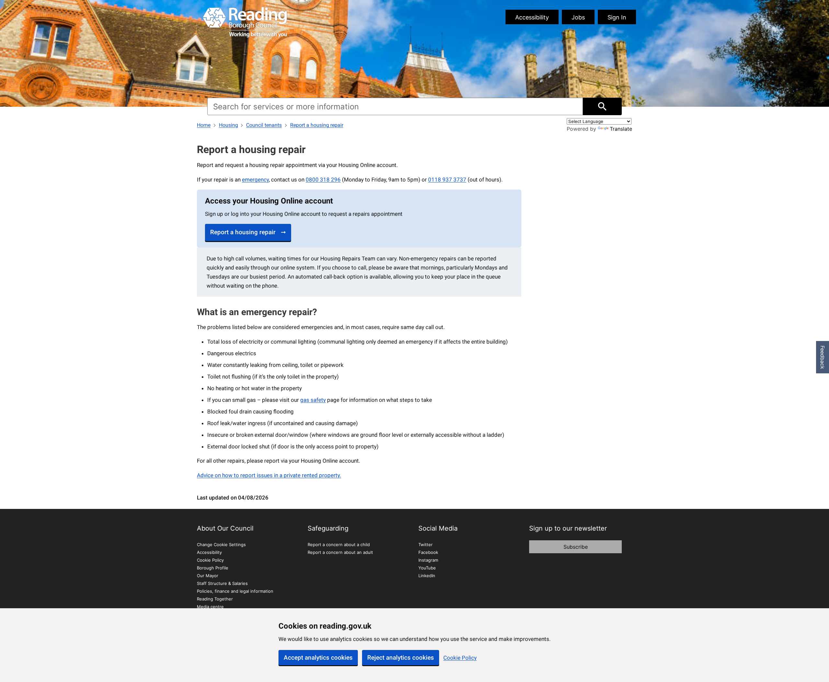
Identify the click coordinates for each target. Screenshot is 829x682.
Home (203, 125)
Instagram (428, 560)
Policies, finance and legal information (235, 591)
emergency (255, 179)
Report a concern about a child (339, 544)
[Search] (602, 106)
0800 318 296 (323, 179)
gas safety (313, 400)
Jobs (578, 17)
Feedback (822, 357)
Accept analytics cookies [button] (318, 657)
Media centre (210, 606)
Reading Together (215, 598)
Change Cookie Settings (221, 544)
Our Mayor (207, 575)
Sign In (617, 17)
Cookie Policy (460, 657)
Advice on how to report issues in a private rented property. (269, 475)
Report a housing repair (316, 125)
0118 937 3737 (447, 179)
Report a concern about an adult (340, 552)
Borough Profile (212, 567)
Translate (621, 129)
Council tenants (264, 125)
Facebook (428, 552)
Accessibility (532, 17)
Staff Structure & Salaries (222, 583)
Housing (228, 125)
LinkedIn (426, 575)
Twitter (425, 544)
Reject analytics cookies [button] (400, 657)
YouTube (427, 567)
